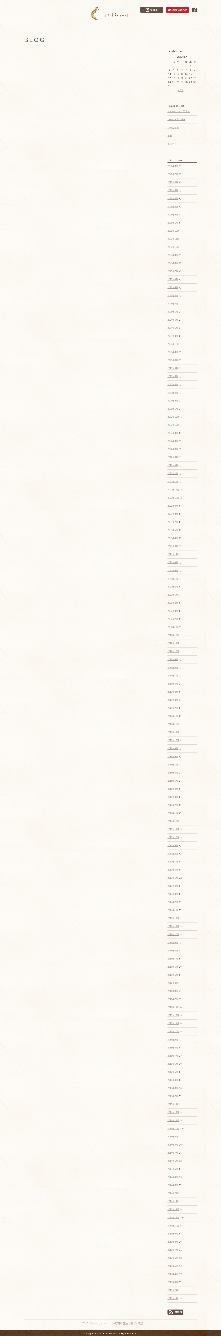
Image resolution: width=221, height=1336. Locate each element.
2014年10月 (173, 1128)
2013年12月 (173, 1209)
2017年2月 (172, 902)
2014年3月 (172, 1185)
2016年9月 (172, 942)
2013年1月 (172, 1298)
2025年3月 (172, 303)
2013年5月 (172, 1266)
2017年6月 (172, 869)
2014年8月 (172, 1144)
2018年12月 (173, 724)
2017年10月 (173, 837)
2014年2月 (172, 1193)
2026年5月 (172, 190)
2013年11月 (173, 1217)
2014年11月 (173, 1120)
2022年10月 (173, 425)
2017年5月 (172, 878)
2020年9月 (172, 562)
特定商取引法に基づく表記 (127, 1323)
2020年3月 (172, 611)
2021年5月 (172, 530)
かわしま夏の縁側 (176, 119)
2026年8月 (172, 166)
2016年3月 (172, 991)
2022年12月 (173, 417)
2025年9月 (172, 255)
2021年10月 (173, 497)
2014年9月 (172, 1136)
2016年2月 (172, 999)
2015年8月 (172, 1047)
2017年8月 (172, 853)
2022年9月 (172, 433)
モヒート (171, 143)
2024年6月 (172, 320)
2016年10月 (173, 934)
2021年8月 (172, 514)
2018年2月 (172, 805)
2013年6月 (172, 1258)
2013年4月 (172, 1274)
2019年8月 (172, 667)
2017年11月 (173, 829)
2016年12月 (173, 918)
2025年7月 (172, 271)
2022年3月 (172, 465)
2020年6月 (172, 586)
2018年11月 (173, 732)
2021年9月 (172, 506)
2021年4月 (172, 538)
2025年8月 (172, 263)
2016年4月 (172, 983)
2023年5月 (172, 376)
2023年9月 (172, 352)
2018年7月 (172, 764)
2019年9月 (172, 659)
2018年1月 (172, 813)
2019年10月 (173, 651)
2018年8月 (172, 756)
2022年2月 (172, 473)
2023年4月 (172, 384)
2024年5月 (172, 328)
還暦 (169, 135)
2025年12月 (173, 231)
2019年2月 (172, 708)
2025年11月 (173, 239)
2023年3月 (172, 392)
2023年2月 (172, 400)
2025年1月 (172, 311)
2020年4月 (172, 603)
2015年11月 (173, 1023)
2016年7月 (172, 958)
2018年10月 (173, 740)
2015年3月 (172, 1088)
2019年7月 (172, 675)
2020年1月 (172, 627)
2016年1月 (172, 1007)
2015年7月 (172, 1055)
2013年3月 (172, 1282)
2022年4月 (172, 457)
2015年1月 (172, 1104)
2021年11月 (173, 489)
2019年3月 (172, 700)
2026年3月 (172, 206)
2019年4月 (172, 692)
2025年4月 (172, 295)
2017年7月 (172, 861)
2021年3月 (172, 546)
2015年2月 (172, 1096)
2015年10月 (173, 1031)
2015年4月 (172, 1080)
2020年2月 (172, 619)
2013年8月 (172, 1241)
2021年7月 (172, 522)
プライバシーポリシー (93, 1323)
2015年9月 (172, 1039)
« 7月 (181, 90)
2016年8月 (172, 950)
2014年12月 (173, 1112)
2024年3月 (172, 336)
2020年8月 (172, 570)
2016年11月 (173, 926)
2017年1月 (172, 910)
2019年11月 (173, 643)
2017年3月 (172, 894)
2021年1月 (172, 554)
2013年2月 (172, 1290)
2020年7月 (172, 578)
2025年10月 (173, 247)
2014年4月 (172, 1177)
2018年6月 (172, 772)
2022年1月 (172, 481)
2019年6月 (172, 683)
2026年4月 (172, 198)
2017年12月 (173, 821)
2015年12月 (173, 1015)
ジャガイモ (173, 127)
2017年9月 (172, 845)
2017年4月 (172, 886)
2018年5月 (172, 781)
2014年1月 (172, 1201)
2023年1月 (172, 408)
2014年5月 (172, 1169)
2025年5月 (172, 287)
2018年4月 (172, 789)
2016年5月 (172, 975)
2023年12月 (173, 344)
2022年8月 (172, 441)
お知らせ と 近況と (178, 111)
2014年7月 (172, 1153)
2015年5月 (172, 1072)
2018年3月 (172, 797)
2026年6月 (172, 182)
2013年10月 (173, 1225)
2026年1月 (172, 222)
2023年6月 (172, 368)
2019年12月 (173, 635)
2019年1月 (172, 716)
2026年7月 (172, 174)
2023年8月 (172, 360)
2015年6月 (172, 1064)
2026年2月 (172, 214)
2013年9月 (172, 1233)
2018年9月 (172, 748)
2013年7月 (172, 1250)
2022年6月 (172, 449)
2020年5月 (172, 594)
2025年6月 (172, 279)
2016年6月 (172, 967)
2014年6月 (172, 1161)
